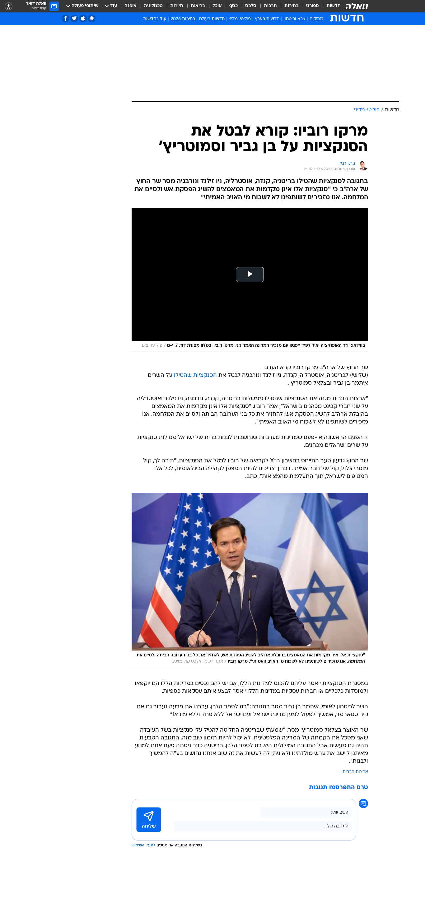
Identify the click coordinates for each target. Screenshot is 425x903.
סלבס (250, 6)
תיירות (176, 6)
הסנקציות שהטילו (195, 375)
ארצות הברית (355, 772)
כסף (233, 6)
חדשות (333, 6)
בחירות (291, 6)
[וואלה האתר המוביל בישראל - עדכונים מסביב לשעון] (357, 6)
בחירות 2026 (182, 19)
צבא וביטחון (294, 19)
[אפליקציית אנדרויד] (92, 18)
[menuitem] (330, 6)
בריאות (198, 6)
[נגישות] (8, 6)
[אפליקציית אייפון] (83, 18)
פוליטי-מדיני (240, 19)
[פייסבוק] (65, 18)
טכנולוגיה (153, 6)
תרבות (270, 6)
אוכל (217, 6)
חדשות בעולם (212, 19)
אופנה (130, 6)
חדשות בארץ (267, 19)
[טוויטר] (74, 18)
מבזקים (316, 19)
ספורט (312, 6)
